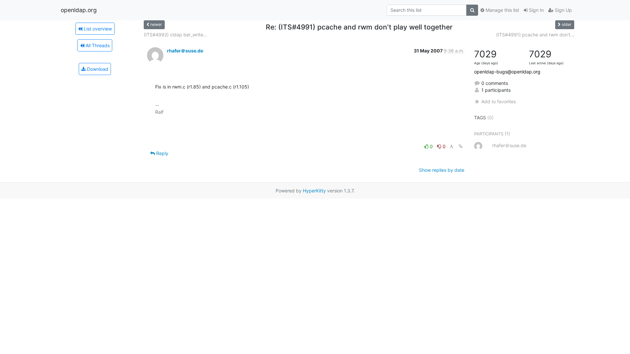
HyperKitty (314, 190)
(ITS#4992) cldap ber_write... (175, 34)
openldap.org (79, 10)
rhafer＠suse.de (185, 50)
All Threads (97, 45)
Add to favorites (498, 101)
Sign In (536, 10)
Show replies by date (441, 170)
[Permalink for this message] (460, 146)
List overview (97, 28)
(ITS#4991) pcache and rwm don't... (535, 34)
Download (97, 69)
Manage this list (501, 10)
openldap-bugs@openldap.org (507, 71)
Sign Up (563, 10)
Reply (161, 153)
